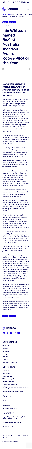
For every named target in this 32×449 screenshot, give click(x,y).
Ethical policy (6, 373)
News (9, 1)
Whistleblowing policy (8, 379)
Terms (19, 435)
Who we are (5, 348)
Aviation (5, 22)
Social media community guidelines (12, 391)
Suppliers (5, 356)
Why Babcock (6, 405)
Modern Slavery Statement (10, 384)
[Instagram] (3, 333)
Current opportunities (8, 408)
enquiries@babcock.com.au (12, 422)
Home (4, 14)
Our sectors (6, 351)
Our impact (5, 354)
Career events (6, 403)
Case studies (4, 1)
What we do (5, 345)
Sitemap (25, 435)
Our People (12, 22)
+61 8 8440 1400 (9, 426)
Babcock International (25, 1)
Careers (4, 400)
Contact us (5, 370)
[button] (23, 10)
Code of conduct (7, 376)
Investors (5, 359)
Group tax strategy (8, 381)
